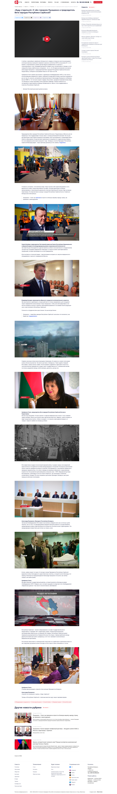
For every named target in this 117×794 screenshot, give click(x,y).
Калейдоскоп (18, 783)
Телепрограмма (35, 2)
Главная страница (18, 6)
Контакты (73, 2)
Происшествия (18, 786)
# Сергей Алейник (47, 702)
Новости (26, 6)
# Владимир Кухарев (56, 702)
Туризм (16, 781)
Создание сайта (93, 791)
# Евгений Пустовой (67, 702)
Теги (52, 769)
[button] (47, 39)
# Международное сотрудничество (22, 702)
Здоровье (17, 776)
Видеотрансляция (55, 767)
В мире (16, 779)
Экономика (17, 769)
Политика (32, 6)
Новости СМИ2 (18, 756)
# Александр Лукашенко (36, 702)
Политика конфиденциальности (21, 791)
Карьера (35, 771)
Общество (17, 771)
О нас (34, 767)
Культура (17, 774)
